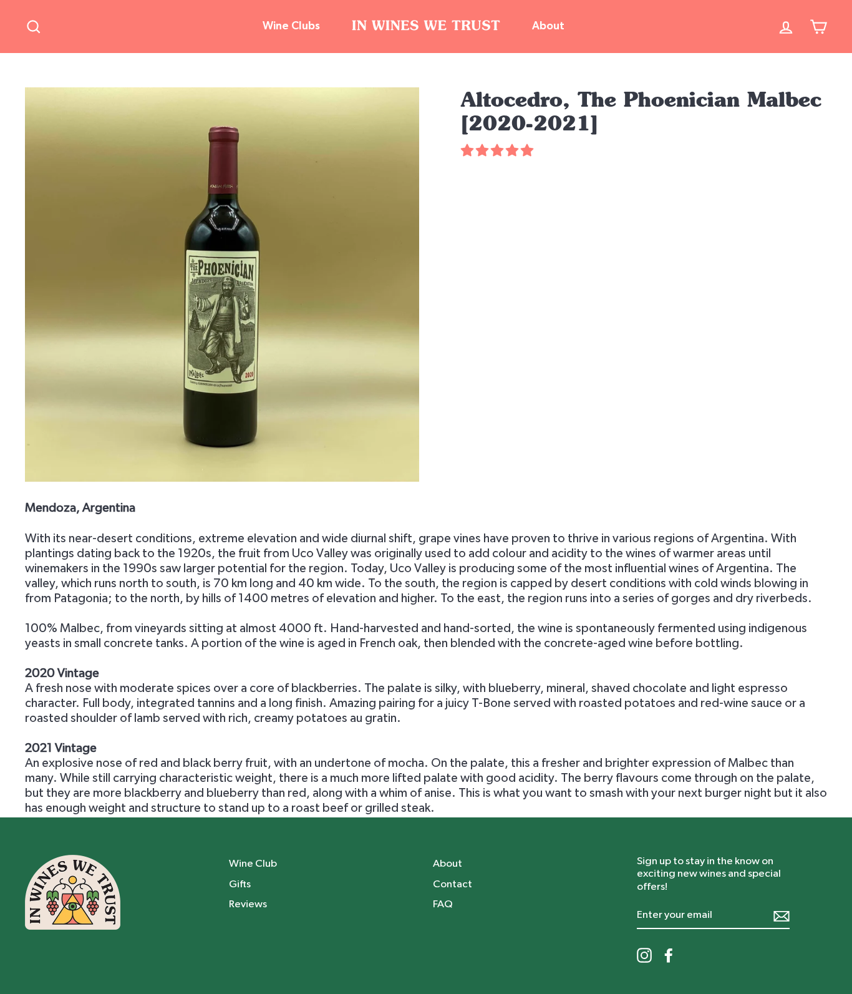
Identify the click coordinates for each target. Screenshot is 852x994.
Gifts (240, 884)
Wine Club (253, 863)
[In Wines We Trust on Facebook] (668, 955)
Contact (452, 884)
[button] (498, 151)
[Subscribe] (781, 915)
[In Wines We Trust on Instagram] (644, 955)
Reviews (248, 904)
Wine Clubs (291, 26)
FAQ (443, 904)
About (548, 26)
